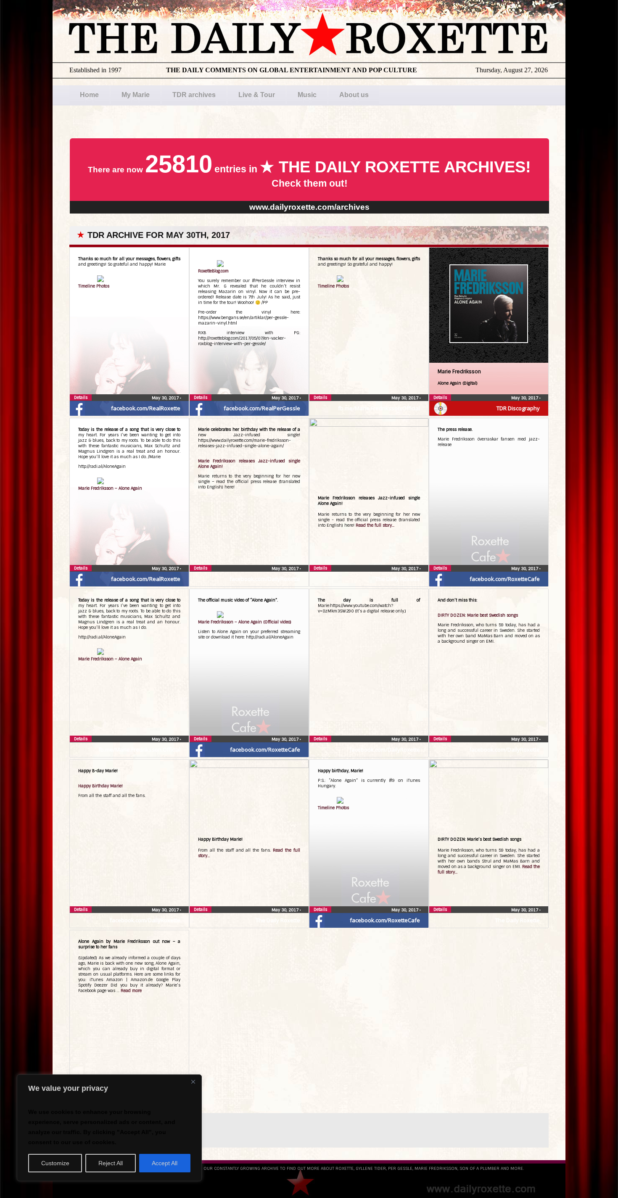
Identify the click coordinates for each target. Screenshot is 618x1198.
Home (89, 94)
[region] (109, 1127)
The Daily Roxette (397, 579)
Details (80, 397)
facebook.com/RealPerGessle (262, 408)
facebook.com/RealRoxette (145, 408)
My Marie (135, 94)
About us (354, 94)
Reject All (110, 1163)
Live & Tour (256, 94)
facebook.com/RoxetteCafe (505, 579)
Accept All (164, 1163)
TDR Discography (518, 408)
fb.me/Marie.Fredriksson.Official (379, 408)
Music (307, 94)
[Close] (193, 1082)
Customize (55, 1163)
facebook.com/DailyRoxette (265, 579)
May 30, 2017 (166, 398)
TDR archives (194, 94)
